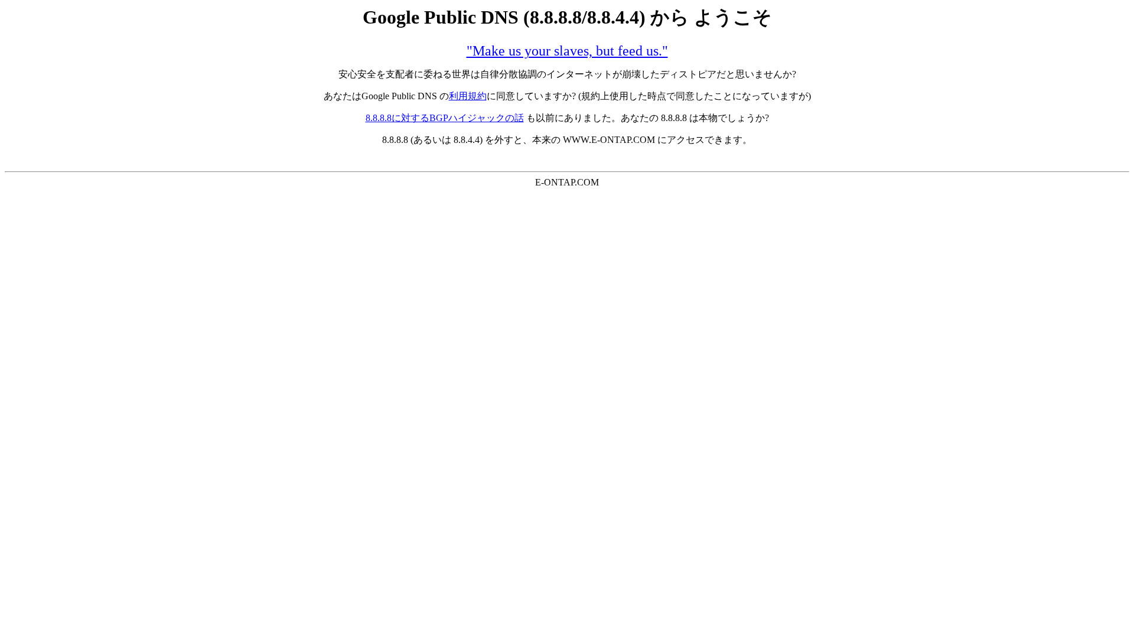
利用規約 (468, 96)
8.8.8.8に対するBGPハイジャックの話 (445, 118)
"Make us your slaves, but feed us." (567, 50)
